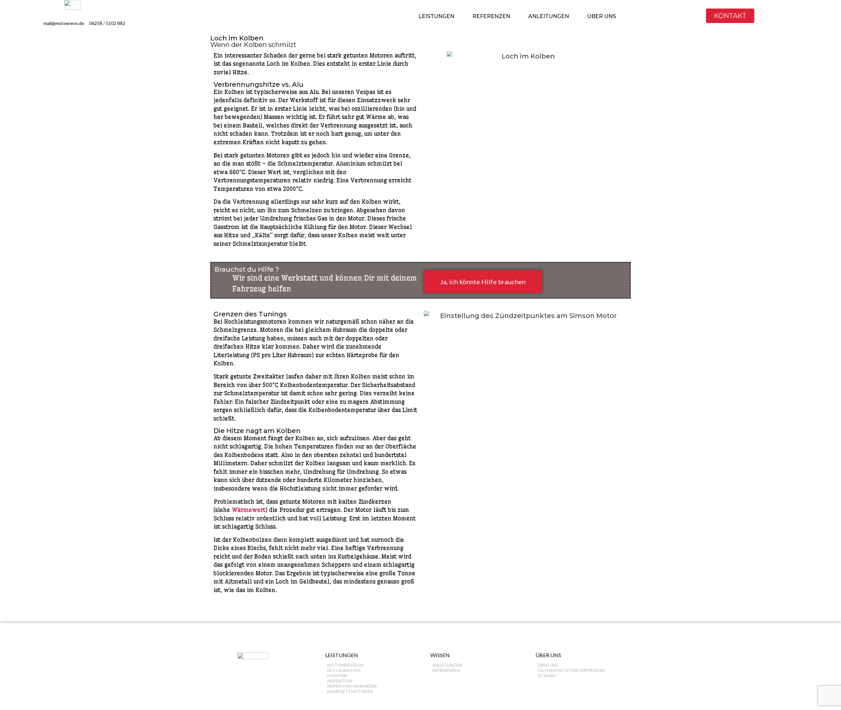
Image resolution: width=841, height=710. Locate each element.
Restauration (343, 670)
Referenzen (446, 670)
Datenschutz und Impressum (571, 670)
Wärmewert (248, 509)
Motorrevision (345, 665)
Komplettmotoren (350, 691)
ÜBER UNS (601, 16)
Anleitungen (447, 665)
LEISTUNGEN (436, 16)
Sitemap (546, 675)
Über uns (547, 665)
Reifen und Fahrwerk (352, 686)
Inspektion (339, 680)
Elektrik (337, 675)
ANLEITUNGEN (548, 16)
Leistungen (341, 655)
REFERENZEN (491, 16)
